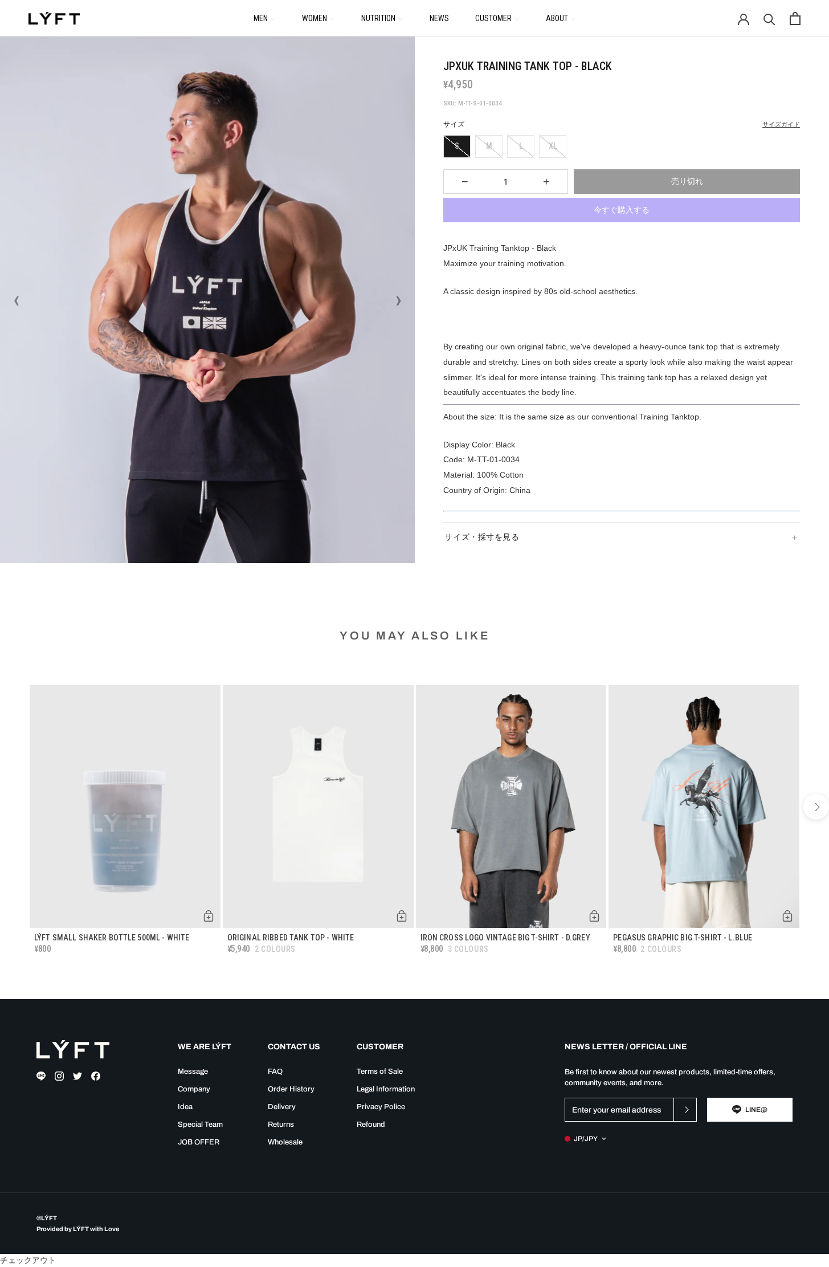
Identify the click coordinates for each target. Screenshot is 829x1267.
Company (194, 1089)
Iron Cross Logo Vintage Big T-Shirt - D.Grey (505, 937)
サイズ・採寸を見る (481, 536)
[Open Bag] (795, 18)
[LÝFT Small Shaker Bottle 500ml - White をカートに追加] (208, 916)
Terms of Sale (380, 1071)
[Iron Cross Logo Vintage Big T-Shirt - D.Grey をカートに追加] (594, 916)
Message (193, 1071)
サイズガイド (781, 124)
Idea (185, 1107)
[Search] (769, 19)
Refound (371, 1125)
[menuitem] (264, 17)
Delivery (282, 1107)
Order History (291, 1089)
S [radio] (457, 145)
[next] (816, 807)
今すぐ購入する (622, 209)
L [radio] (521, 145)
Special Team (200, 1125)
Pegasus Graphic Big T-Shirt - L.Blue (682, 937)
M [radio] (489, 145)
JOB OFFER (198, 1142)
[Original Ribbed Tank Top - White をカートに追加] (401, 916)
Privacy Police (381, 1107)
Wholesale (285, 1142)
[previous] (13, 807)
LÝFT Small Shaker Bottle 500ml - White (111, 937)
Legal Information (386, 1089)
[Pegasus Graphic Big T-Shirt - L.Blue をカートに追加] (787, 916)
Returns (281, 1125)
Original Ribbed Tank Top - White (290, 937)
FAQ (275, 1071)
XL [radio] (553, 145)
